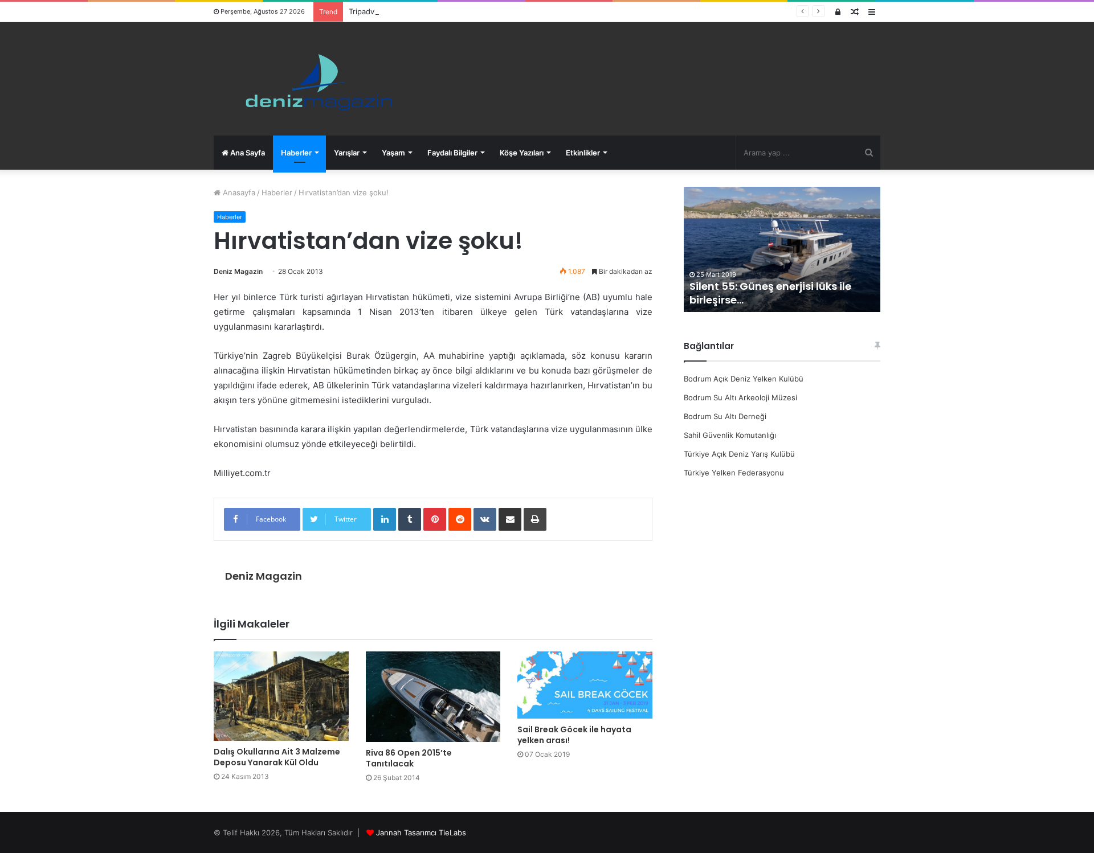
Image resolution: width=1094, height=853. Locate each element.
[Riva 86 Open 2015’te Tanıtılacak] (433, 696)
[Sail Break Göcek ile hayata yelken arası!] (584, 685)
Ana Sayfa (246, 152)
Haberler (296, 152)
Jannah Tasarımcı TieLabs (421, 832)
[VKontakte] (484, 519)
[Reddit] (459, 519)
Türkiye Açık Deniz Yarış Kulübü (739, 453)
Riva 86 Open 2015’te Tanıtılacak (409, 758)
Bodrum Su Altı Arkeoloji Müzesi (740, 397)
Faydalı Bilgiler (452, 152)
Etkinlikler (583, 152)
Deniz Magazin (238, 271)
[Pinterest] (434, 519)
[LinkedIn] (384, 519)
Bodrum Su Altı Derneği (725, 416)
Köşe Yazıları (522, 152)
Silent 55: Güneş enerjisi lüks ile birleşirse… (770, 292)
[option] (782, 249)
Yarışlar (347, 152)
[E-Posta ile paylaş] (510, 519)
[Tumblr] (409, 519)
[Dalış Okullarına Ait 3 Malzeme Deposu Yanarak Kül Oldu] (281, 696)
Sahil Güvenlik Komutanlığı (730, 435)
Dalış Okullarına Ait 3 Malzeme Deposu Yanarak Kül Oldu (277, 757)
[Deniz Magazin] (314, 79)
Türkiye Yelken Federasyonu (734, 472)
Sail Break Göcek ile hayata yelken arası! (574, 735)
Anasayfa (238, 192)
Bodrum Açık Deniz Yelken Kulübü (743, 378)
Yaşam (393, 152)
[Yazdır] (535, 519)
